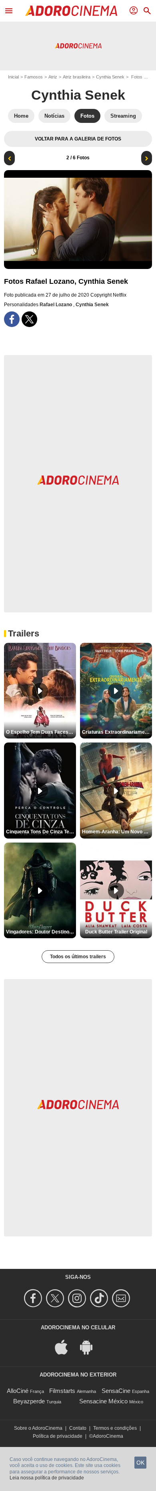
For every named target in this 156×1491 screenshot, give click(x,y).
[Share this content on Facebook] (12, 319)
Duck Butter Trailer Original (116, 932)
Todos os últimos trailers (78, 956)
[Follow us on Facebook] (34, 1298)
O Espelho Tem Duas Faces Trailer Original (41, 732)
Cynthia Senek (110, 76)
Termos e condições (115, 1428)
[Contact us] (122, 1298)
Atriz (52, 76)
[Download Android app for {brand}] (90, 1346)
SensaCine (116, 1390)
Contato (77, 1428)
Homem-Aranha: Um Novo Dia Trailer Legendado (117, 832)
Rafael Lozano (56, 304)
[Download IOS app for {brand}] (65, 1346)
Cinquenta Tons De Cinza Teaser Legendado (41, 832)
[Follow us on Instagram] (78, 1298)
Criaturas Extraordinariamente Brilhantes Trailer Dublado (117, 732)
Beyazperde (29, 1401)
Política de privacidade (57, 1436)
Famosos (33, 76)
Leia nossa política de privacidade (47, 1478)
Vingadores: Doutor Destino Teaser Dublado (41, 932)
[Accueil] (71, 11)
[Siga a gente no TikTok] (100, 1298)
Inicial (13, 76)
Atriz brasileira (76, 76)
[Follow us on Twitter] (56, 1298)
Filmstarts (62, 1390)
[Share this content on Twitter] (29, 319)
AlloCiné (17, 1390)
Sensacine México (103, 1401)
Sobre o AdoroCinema (38, 1428)
